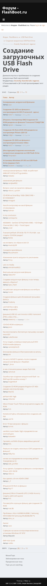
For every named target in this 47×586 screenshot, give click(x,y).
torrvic (10, 426)
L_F (9, 481)
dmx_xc (11, 518)
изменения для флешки (12, 180)
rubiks (10, 543)
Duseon (11, 165)
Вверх (4, 548)
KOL (9, 444)
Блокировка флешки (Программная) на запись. (22, 352)
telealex (11, 176)
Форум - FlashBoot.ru (14, 10)
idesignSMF (37, 583)
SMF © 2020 (17, 583)
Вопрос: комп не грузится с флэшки (17, 188)
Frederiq (11, 302)
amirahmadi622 (14, 267)
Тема (5, 97)
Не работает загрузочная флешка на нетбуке (21, 289)
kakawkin (12, 436)
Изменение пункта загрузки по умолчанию (20, 257)
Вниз (4, 92)
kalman (11, 210)
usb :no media (8, 265)
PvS (9, 409)
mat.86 (11, 508)
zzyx (10, 104)
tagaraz (32, 44)
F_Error (11, 364)
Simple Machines (27, 583)
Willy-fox (11, 454)
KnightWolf (12, 382)
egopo (10, 125)
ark (9, 354)
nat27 (10, 114)
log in (37, 25)
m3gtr (10, 135)
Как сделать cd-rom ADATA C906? (16, 478)
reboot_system (14, 190)
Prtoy (10, 260)
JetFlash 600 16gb (9, 396)
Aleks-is (11, 474)
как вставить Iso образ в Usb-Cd (16, 242)
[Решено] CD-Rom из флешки (15, 486)
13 (26, 92)
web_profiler (13, 464)
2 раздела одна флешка (12, 250)
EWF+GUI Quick (9, 540)
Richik (10, 238)
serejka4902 (12, 183)
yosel (10, 228)
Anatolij (16, 44)
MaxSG (11, 392)
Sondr (10, 292)
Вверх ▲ (27, 581)
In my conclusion (9, 215)
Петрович (12, 155)
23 (28, 115)
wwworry (11, 319)
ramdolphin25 (13, 347)
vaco (10, 526)
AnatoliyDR (12, 245)
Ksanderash (24, 44)
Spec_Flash (12, 285)
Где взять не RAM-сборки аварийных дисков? (21, 441)
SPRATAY (11, 399)
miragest (11, 200)
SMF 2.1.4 (9, 583)
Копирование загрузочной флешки (18, 102)
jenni (10, 327)
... (24, 92)
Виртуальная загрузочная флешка (17, 272)
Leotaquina (12, 218)
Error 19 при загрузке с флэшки (15, 424)
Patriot (5, 523)
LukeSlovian (13, 337)
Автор (11, 97)
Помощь (20, 581)
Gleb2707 (11, 275)
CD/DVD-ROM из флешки (13, 324)
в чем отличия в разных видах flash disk (19, 369)
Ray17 (10, 488)
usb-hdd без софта (10, 307)
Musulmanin (13, 252)
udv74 (10, 419)
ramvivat (11, 372)
